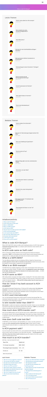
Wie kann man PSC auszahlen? (10, 365)
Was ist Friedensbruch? (31, 378)
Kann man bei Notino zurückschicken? (34, 377)
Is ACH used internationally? (9, 231)
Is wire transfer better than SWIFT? (11, 232)
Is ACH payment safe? (9, 237)
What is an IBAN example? (9, 226)
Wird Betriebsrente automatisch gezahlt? (34, 361)
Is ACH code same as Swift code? (10, 223)
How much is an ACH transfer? (10, 239)
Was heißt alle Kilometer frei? (10, 370)
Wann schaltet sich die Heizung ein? (33, 373)
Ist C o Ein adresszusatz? (31, 375)
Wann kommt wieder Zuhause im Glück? (12, 367)
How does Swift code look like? (10, 236)
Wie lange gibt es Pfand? (31, 362)
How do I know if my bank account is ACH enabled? (14, 229)
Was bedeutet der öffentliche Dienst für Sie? (13, 369)
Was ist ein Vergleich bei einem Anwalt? (12, 372)
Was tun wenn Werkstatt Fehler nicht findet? (35, 359)
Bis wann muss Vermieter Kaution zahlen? (13, 362)
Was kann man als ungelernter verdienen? (13, 359)
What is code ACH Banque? (9, 221)
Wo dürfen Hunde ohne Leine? (10, 364)
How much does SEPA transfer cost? (11, 234)
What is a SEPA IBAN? (8, 225)
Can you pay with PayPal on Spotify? (12, 361)
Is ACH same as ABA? (8, 228)
